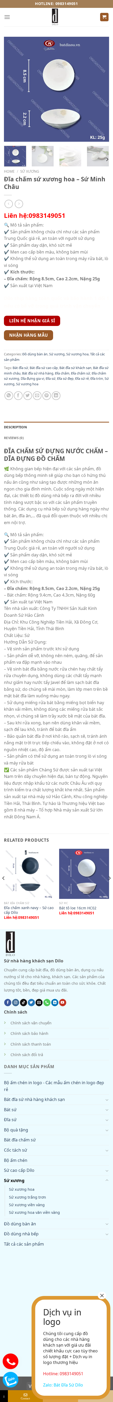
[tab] (56, 427)
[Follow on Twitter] (31, 1002)
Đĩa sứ (50, 378)
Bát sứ (10, 1110)
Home (9, 171)
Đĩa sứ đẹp (65, 378)
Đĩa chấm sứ (80, 373)
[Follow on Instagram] (15, 1002)
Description (15, 427)
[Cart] (104, 17)
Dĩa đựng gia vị (32, 378)
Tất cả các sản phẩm (24, 1244)
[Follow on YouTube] (62, 1002)
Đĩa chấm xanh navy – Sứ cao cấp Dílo (29, 910)
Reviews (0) (14, 437)
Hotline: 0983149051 (56, 3)
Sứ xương (29, 171)
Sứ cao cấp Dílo (19, 1170)
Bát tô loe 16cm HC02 (77, 908)
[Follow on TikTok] (23, 1002)
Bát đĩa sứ (20, 368)
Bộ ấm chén (15, 1160)
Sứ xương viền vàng (27, 1204)
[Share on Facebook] (18, 395)
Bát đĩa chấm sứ (20, 1140)
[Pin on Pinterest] (46, 395)
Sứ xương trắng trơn (27, 1197)
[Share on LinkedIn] (56, 395)
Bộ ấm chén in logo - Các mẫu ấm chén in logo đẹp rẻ (54, 1086)
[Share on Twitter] (27, 395)
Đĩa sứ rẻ (82, 378)
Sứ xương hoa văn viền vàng (34, 1212)
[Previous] (3, 888)
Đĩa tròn (96, 378)
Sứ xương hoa (77, 354)
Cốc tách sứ (15, 1150)
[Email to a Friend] (37, 395)
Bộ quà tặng (16, 1130)
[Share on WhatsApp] (8, 395)
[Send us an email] (39, 1002)
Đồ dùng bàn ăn (35, 354)
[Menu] (7, 16)
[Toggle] (107, 1100)
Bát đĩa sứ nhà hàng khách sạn (34, 1099)
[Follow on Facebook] (7, 1002)
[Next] (107, 159)
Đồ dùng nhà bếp (21, 1234)
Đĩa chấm (62, 373)
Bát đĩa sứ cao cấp (44, 368)
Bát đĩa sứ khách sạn (75, 368)
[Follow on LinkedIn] (54, 1002)
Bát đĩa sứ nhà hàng (37, 373)
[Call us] (46, 1002)
